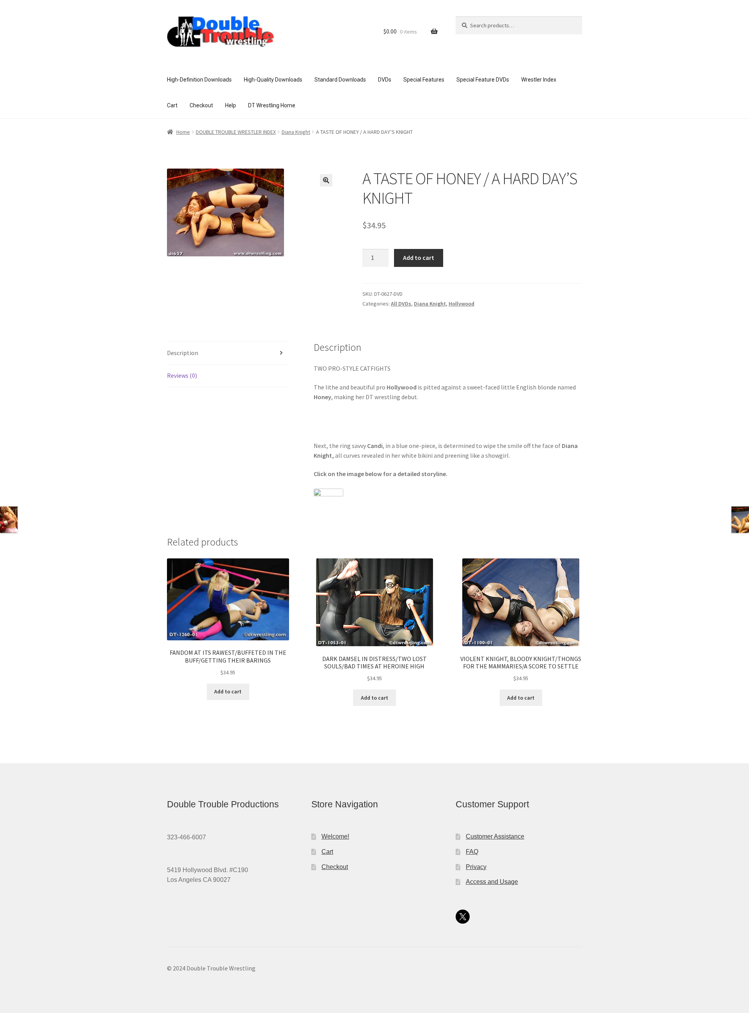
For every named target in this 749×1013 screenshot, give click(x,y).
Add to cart (418, 257)
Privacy (476, 867)
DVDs (384, 79)
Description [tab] (182, 353)
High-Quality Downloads (273, 79)
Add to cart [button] (227, 691)
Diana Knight (296, 131)
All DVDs (401, 303)
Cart (172, 105)
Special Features (423, 79)
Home (183, 131)
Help (230, 105)
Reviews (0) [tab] (182, 375)
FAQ (472, 851)
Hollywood (461, 303)
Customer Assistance (495, 836)
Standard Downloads (340, 79)
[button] (326, 180)
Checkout (201, 105)
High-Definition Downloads (199, 79)
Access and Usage (492, 881)
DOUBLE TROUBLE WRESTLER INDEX (236, 131)
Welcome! (335, 836)
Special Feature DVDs (482, 79)
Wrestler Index (538, 79)
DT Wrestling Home (271, 105)
